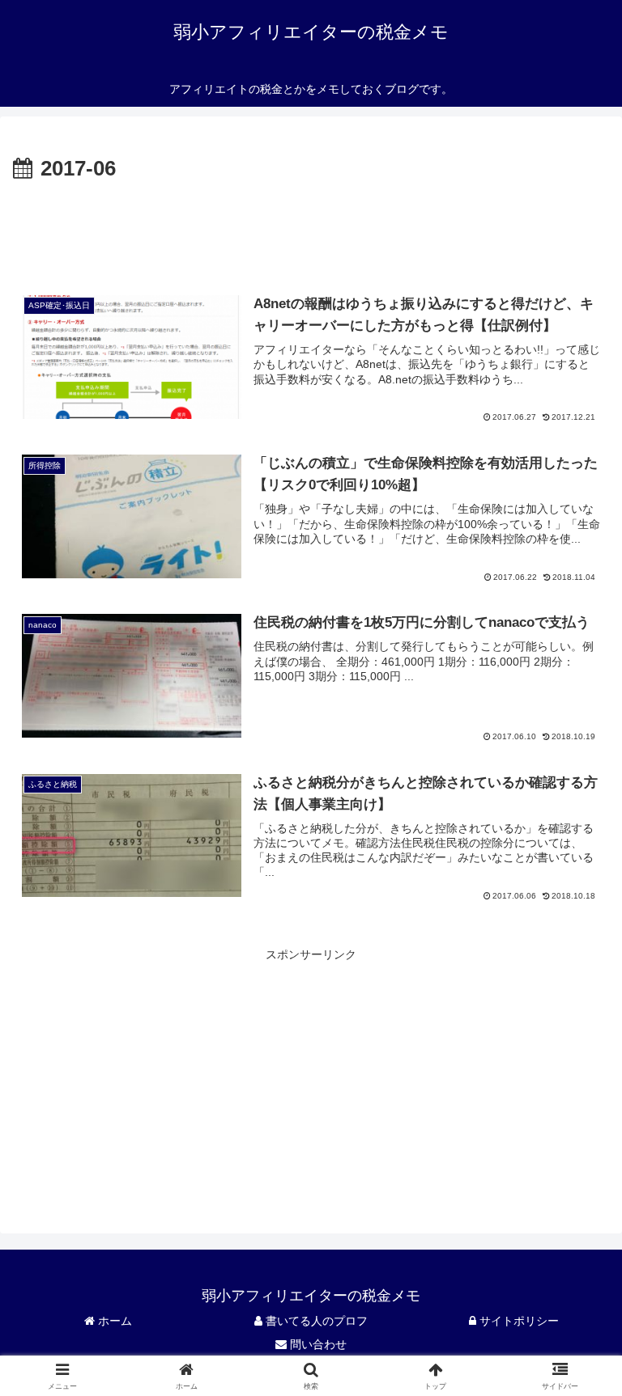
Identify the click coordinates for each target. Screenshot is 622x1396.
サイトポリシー (517, 1320)
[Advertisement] (311, 231)
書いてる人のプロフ (315, 1320)
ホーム (113, 1320)
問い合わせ (317, 1344)
